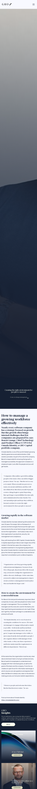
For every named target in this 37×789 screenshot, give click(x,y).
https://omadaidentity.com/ (10, 700)
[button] (33, 4)
